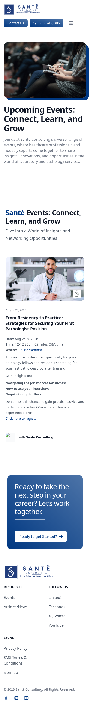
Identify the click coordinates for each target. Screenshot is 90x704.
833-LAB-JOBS (49, 23)
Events (9, 597)
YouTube (56, 625)
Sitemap (11, 672)
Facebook (57, 606)
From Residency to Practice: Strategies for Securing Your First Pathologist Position (40, 323)
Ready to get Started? (38, 536)
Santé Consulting (35, 437)
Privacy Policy (15, 648)
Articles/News (16, 606)
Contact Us (15, 23)
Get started (17, 174)
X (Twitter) (57, 616)
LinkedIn (56, 597)
